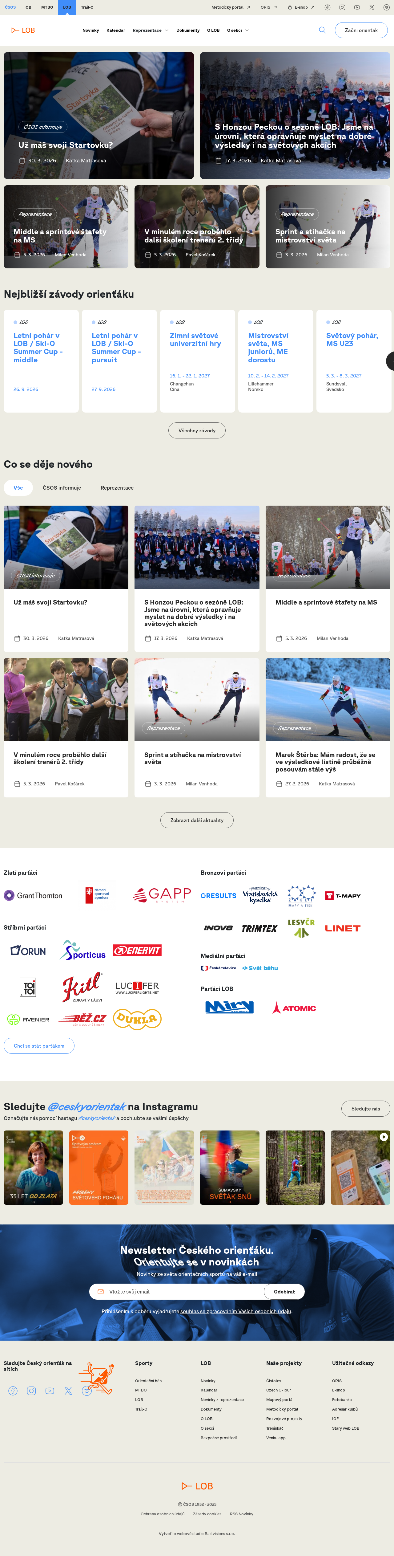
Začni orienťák (361, 30)
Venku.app (276, 1438)
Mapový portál (280, 1399)
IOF (335, 1418)
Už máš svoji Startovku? (65, 144)
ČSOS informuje (43, 127)
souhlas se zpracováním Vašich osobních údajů (235, 1311)
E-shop (301, 7)
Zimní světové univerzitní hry (195, 339)
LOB (67, 7)
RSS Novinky (241, 1514)
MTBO (47, 7)
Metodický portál (227, 7)
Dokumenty (188, 30)
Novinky (90, 30)
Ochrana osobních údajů (162, 1514)
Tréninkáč (274, 1428)
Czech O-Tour (278, 1390)
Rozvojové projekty (284, 1418)
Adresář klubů (345, 1409)
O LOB (213, 30)
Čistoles (273, 1381)
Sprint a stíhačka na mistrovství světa (310, 235)
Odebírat (284, 1291)
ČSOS (10, 7)
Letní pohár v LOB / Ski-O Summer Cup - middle (38, 347)
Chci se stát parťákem (39, 1046)
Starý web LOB (346, 1428)
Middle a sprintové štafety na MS (60, 235)
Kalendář (116, 30)
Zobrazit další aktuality (197, 820)
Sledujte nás (366, 1108)
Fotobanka (342, 1399)
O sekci (234, 30)
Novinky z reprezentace (222, 1399)
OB (28, 7)
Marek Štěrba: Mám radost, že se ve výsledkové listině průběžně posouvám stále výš (325, 761)
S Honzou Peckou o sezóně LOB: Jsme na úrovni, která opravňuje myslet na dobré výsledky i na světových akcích (294, 135)
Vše (18, 488)
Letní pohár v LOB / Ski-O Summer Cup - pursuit (116, 347)
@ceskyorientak (86, 1106)
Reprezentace (35, 214)
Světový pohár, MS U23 (352, 339)
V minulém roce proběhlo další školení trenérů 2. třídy (193, 235)
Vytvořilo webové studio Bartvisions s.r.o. (197, 1533)
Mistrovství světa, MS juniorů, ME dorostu (268, 347)
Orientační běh (148, 1381)
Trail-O (87, 7)
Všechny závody (197, 430)
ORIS (265, 7)
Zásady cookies (207, 1514)
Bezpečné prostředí (219, 1438)
